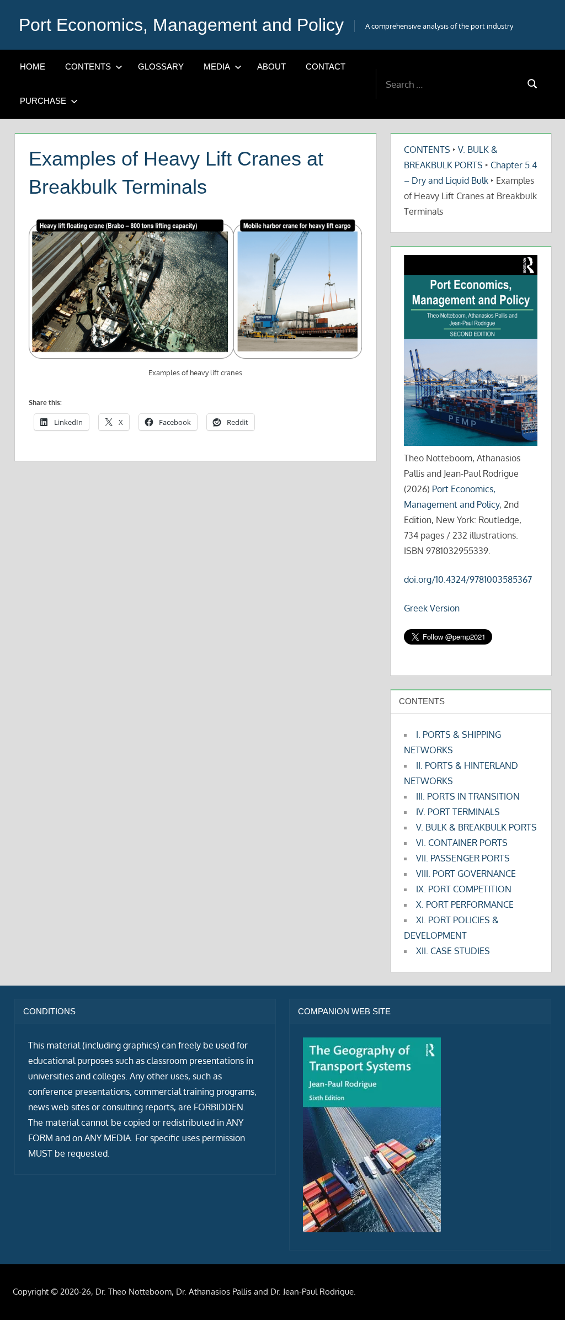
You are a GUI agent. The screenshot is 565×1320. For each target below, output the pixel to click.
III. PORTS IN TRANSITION (468, 796)
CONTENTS (88, 66)
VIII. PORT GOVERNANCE (466, 873)
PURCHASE (43, 100)
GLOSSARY (161, 66)
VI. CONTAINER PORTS (462, 842)
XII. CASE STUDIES (453, 950)
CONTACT (325, 66)
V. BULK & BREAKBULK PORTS (476, 827)
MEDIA (217, 66)
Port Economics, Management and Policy (181, 25)
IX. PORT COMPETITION (463, 889)
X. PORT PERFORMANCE (465, 904)
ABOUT (271, 66)
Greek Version (432, 608)
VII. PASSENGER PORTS (463, 858)
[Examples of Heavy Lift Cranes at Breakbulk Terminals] (195, 289)
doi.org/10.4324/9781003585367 (468, 579)
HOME (32, 66)
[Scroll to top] (538, 1293)
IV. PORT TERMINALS (458, 811)
